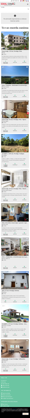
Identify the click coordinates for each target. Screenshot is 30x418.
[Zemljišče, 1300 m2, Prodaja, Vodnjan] (15, 143)
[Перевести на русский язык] (26, 1)
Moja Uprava (5, 404)
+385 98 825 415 (15, 1)
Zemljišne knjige (5, 406)
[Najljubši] (28, 113)
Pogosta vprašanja (6, 393)
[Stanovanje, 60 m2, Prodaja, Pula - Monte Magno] (15, 178)
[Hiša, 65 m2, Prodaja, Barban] (15, 280)
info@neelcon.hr (5, 387)
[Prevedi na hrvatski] (20, 1)
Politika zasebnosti (6, 395)
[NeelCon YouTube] (28, 111)
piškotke (14, 409)
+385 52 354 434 (5, 385)
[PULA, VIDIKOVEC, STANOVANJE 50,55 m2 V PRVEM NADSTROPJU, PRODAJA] (15, 246)
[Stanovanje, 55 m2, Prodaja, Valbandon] (15, 348)
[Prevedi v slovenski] (28, 1)
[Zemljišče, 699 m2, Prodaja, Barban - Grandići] (15, 313)
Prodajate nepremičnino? (7, 398)
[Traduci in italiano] (25, 1)
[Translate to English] (22, 1)
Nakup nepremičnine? (7, 396)
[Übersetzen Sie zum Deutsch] (23, 1)
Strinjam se (25, 413)
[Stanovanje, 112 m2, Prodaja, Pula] (15, 41)
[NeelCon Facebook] (28, 106)
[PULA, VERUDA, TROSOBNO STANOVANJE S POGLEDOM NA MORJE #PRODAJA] (15, 75)
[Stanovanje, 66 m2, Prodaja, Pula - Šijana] (15, 109)
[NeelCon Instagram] (28, 108)
